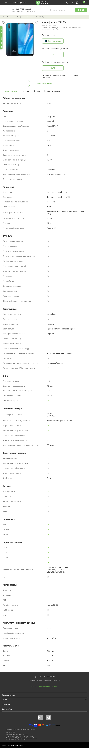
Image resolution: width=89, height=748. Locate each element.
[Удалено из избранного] (36, 22)
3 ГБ (52, 54)
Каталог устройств (19, 3)
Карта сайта (7, 709)
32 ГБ (53, 68)
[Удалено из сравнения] (3, 22)
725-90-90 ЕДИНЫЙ (46, 677)
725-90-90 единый (23, 9)
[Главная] (4, 17)
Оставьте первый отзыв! (49, 25)
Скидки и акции (8, 695)
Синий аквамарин (54, 41)
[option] (20, 38)
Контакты (6, 704)
